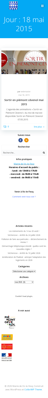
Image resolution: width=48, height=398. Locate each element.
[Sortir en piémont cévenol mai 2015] (24, 67)
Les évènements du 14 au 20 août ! (24, 231)
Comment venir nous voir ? (24, 196)
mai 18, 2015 (24, 95)
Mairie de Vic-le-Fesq (24, 163)
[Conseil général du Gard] (24, 337)
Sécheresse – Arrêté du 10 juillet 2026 (24, 253)
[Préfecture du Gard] (24, 357)
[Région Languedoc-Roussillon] (24, 346)
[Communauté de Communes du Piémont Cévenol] (24, 322)
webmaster (26, 91)
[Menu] (42, 6)
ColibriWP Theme (33, 389)
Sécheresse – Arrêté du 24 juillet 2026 (24, 235)
